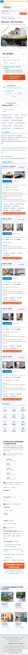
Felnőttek (7, 490)
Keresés (24, 13)
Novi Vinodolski (9, 17)
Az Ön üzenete (11, 541)
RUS (13, 536)
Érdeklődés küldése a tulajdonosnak (15, 566)
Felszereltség (8, 181)
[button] (14, 104)
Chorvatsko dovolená (21, 647)
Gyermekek (10, 497)
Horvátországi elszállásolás (18, 646)
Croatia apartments (11, 649)
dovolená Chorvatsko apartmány (9, 647)
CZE (9, 533)
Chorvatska (18, 649)
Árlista (6, 183)
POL (5, 538)
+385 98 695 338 (9, 91)
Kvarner (3, 17)
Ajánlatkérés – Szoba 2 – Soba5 (13, 258)
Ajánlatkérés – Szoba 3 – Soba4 (13, 303)
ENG (5, 533)
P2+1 (11, 60)
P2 (8, 60)
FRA (9, 536)
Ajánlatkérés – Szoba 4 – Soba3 (13, 351)
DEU (14, 533)
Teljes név (7, 507)
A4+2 (5, 60)
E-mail (6, 514)
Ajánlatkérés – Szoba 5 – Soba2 (13, 399)
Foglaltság (16, 181)
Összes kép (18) (22, 47)
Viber (21, 93)
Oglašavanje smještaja (16, 643)
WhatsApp (9, 93)
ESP (5, 536)
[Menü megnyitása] (2, 1)
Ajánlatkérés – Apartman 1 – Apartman (15, 213)
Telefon (9, 520)
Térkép (14, 97)
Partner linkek (11, 651)
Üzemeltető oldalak (8, 646)
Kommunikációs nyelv (13, 531)
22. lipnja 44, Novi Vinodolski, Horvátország (13, 24)
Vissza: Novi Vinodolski (8, 109)
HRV (18, 536)
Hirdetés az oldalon (14, 639)
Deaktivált (5, 651)
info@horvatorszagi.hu (14, 641)
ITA (18, 533)
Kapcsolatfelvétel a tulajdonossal (15, 77)
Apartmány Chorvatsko (19, 651)
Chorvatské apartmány (14, 652)
